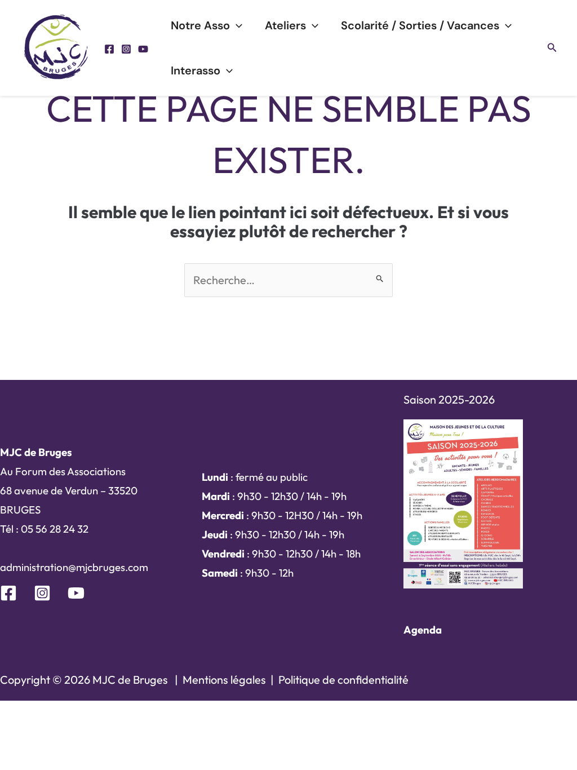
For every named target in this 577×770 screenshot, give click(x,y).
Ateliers (285, 25)
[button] (552, 48)
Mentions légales (224, 679)
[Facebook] (109, 49)
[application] (236, 25)
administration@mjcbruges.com (74, 567)
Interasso (195, 70)
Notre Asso (200, 25)
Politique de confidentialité (343, 679)
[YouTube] (143, 49)
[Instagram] (126, 49)
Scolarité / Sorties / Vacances (420, 25)
